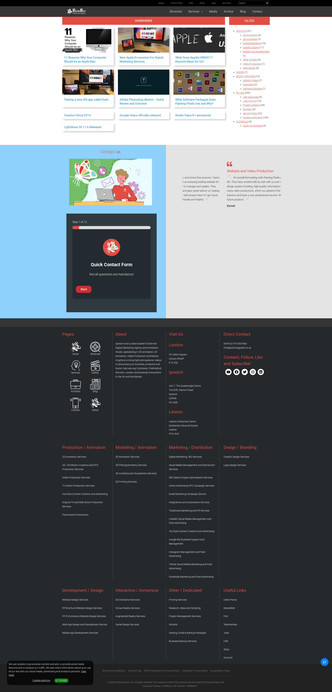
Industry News (251, 80)
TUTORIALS (242, 121)
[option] (232, 184)
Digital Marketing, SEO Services (185, 456)
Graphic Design (251, 47)
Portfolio (75, 391)
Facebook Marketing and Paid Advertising (191, 576)
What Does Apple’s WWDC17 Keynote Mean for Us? (194, 59)
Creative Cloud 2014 (77, 115)
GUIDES (240, 72)
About (95, 410)
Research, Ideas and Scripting (185, 608)
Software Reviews (252, 88)
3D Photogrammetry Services (131, 465)
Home (75, 354)
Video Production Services (76, 477)
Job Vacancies (251, 97)
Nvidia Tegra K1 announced (193, 115)
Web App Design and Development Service (84, 624)
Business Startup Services (183, 641)
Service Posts (250, 113)
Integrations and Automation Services (189, 502)
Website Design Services (75, 599)
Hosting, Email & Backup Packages (187, 632)
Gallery (95, 372)
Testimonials (230, 624)
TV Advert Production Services (78, 485)
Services (75, 372)
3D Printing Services (126, 481)
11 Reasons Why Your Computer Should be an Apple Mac (85, 59)
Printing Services (178, 599)
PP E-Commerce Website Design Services (84, 616)
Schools (173, 624)
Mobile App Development (256, 51)
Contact (75, 410)
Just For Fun (250, 101)
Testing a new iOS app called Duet (86, 99)
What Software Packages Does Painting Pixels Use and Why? (195, 101)
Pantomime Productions (75, 514)
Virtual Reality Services (128, 608)
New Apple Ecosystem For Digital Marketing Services (141, 59)
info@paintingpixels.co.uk (237, 347)
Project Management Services (185, 616)
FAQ (226, 616)
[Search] (267, 3)
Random (247, 109)
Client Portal (230, 599)
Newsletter (229, 608)
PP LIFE (240, 92)
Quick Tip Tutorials (252, 125)
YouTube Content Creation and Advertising (85, 494)
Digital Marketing (252, 43)
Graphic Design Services (236, 456)
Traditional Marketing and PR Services (189, 510)
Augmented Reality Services (130, 616)
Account (228, 657)
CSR (226, 641)
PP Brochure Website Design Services (82, 608)
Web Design (249, 68)
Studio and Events (252, 117)
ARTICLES (241, 31)
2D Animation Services (74, 456)
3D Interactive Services (128, 599)
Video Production (252, 63)
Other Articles (250, 59)
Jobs (226, 632)
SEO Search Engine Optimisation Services (191, 477)
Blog (95, 391)
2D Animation (250, 35)
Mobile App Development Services (80, 632)
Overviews (143, 21)
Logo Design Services (235, 465)
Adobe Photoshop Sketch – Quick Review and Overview (142, 101)
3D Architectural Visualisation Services (136, 473)
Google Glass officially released (140, 115)
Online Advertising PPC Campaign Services (191, 485)
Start (84, 289)
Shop (226, 649)
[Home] (75, 347)
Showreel (95, 354)
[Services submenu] (202, 11)
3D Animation (250, 39)
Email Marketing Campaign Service (187, 494)
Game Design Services (127, 624)
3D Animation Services (127, 456)
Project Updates (251, 105)
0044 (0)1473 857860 (235, 343)
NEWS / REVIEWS (245, 76)
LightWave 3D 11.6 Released (82, 127)
